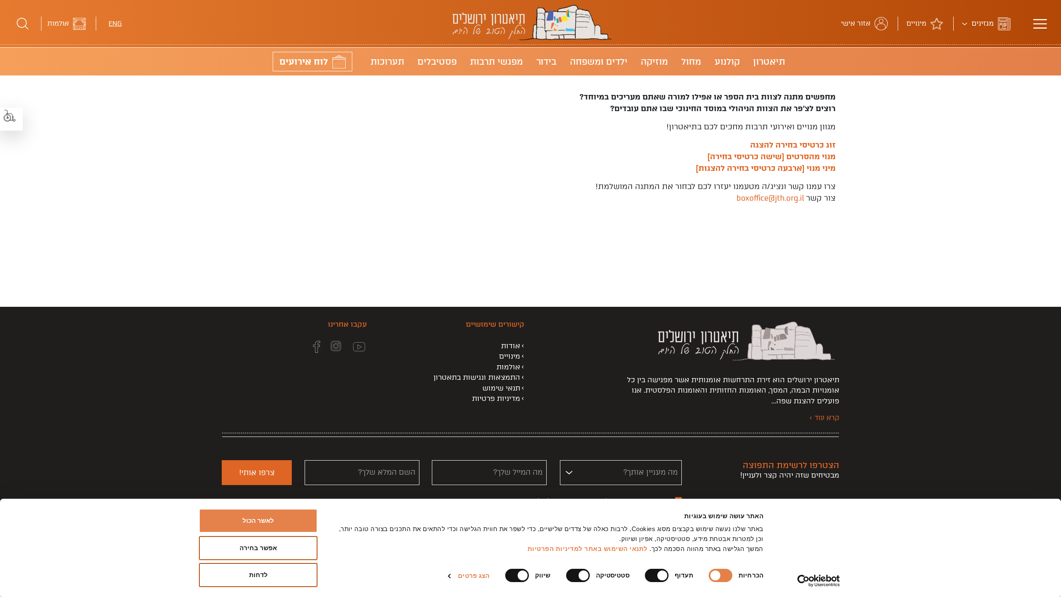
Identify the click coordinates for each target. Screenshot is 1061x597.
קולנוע (727, 61)
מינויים (916, 23)
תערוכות (387, 61)
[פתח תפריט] (1040, 24)
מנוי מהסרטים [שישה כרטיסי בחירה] (771, 156)
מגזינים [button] (982, 23)
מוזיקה (654, 61)
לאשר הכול (258, 520)
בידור (546, 61)
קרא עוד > (824, 418)
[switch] (658, 575)
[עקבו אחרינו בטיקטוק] (291, 347)
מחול (691, 61)
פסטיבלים (437, 61)
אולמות (58, 23)
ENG (115, 23)
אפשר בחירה (258, 547)
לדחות (258, 574)
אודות (510, 346)
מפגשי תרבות (496, 61)
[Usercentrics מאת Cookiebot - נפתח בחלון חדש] (818, 581)
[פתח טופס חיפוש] (22, 24)
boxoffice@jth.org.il (770, 198)
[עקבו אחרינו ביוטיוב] (354, 347)
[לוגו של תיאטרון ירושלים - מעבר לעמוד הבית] (531, 39)
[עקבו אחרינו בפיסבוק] (311, 347)
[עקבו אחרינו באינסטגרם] (330, 347)
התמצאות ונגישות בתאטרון (477, 377)
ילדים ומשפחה (598, 61)
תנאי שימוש (501, 388)
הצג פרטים (473, 575)
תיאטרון (769, 61)
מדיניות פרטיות (496, 398)
